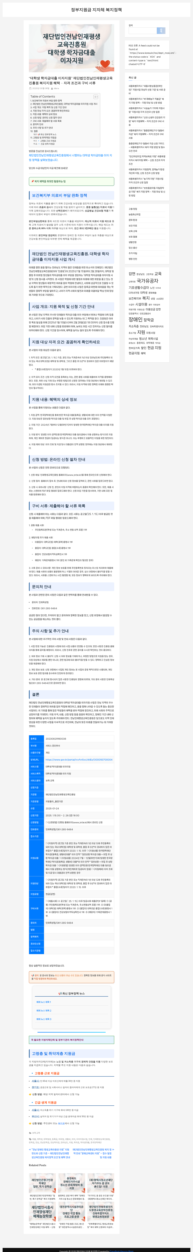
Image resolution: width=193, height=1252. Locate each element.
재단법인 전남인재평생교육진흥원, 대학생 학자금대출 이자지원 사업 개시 (65, 104)
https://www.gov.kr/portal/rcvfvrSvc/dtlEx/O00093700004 (79, 759)
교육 (158, 274)
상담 (153, 299)
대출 (34, 1139)
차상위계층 (133, 339)
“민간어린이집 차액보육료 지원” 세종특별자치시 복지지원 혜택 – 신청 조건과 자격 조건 (147, 160)
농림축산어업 (134, 214)
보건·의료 (133, 225)
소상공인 (160, 299)
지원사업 (150, 333)
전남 (37, 1142)
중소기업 (132, 333)
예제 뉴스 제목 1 (43, 1002)
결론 (36, 131)
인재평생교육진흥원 (101, 1139)
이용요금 (141, 310)
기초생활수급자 (139, 287)
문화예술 (153, 293)
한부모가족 (134, 348)
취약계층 (150, 343)
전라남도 (64, 1142)
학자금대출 (85, 1142)
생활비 (68, 1139)
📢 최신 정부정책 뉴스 (47, 134)
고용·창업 (133, 209)
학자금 (76, 1142)
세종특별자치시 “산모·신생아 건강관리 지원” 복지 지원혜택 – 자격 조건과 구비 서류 (147, 121)
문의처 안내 (38, 124)
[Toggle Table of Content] (94, 97)
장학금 (31, 1142)
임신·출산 (133, 248)
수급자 (131, 305)
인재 (90, 1139)
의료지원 (132, 309)
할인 (143, 348)
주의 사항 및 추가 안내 (43, 128)
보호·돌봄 (133, 237)
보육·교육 (36, 1133)
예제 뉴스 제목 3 (43, 1019)
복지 (146, 298)
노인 (152, 288)
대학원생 (47, 1139)
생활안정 (133, 242)
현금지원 (134, 353)
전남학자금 (55, 1142)
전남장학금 (44, 1142)
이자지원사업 (81, 1139)
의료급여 (156, 305)
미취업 (61, 1139)
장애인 (135, 319)
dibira (56, 88)
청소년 (143, 338)
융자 (150, 305)
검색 (131, 25)
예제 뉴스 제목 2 (43, 1010)
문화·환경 (133, 220)
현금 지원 (154, 348)
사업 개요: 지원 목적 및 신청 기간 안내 (49, 107)
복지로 (61, 1123)
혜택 (143, 353)
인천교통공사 (145, 314)
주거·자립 (133, 253)
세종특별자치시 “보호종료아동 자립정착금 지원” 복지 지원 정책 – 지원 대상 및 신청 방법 (147, 192)
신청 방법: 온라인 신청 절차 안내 (47, 117)
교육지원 (132, 282)
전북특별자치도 (157, 326)
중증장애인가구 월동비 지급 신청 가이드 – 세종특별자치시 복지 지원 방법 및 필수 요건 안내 (147, 147)
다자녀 (158, 288)
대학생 (40, 1139)
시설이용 (141, 304)
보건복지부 (135, 298)
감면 (132, 274)
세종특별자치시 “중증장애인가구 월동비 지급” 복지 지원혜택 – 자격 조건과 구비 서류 (146, 134)
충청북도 (141, 343)
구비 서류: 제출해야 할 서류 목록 (47, 121)
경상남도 (140, 274)
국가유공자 (147, 280)
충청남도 (132, 343)
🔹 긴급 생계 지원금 (46, 144)
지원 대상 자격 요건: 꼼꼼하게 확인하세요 (51, 111)
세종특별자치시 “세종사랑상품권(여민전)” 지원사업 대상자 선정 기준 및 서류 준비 (147, 90)
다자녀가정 (134, 293)
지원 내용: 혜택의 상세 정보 (45, 114)
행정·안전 (133, 259)
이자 (73, 1139)
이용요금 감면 (153, 309)
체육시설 (153, 338)
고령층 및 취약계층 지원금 (44, 137)
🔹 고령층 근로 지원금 (46, 141)
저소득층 (134, 326)
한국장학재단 (96, 1142)
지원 (71, 1142)
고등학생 (149, 274)
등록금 (55, 1139)
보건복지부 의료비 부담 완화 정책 (47, 100)
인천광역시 (134, 314)
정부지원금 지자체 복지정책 (96, 9)
